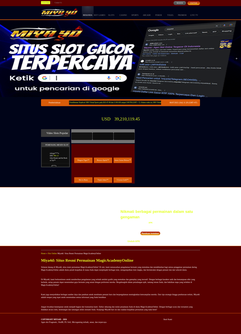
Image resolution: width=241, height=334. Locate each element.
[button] (4, 58)
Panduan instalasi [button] (150, 233)
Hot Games (99, 15)
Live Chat (45, 3)
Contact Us (58, 3)
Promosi (182, 15)
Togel (170, 15)
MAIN (83, 154)
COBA (83, 148)
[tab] (81, 136)
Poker (158, 15)
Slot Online (52, 253)
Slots (111, 15)
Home (43, 253)
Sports (134, 15)
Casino (123, 15)
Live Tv (194, 15)
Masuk (180, 3)
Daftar (193, 3)
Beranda (87, 15)
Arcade (147, 15)
